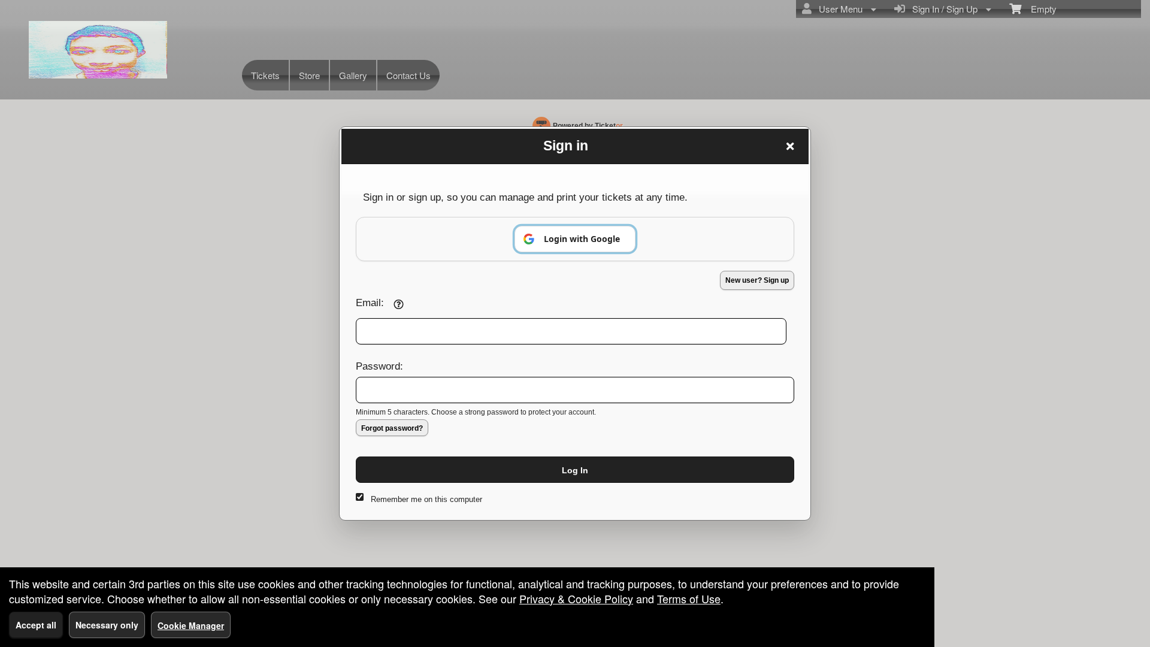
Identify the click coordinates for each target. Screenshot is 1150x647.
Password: (379, 366)
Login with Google (582, 238)
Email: (370, 302)
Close (790, 146)
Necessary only (106, 625)
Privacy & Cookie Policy (576, 598)
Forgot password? (392, 428)
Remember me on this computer (426, 499)
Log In (575, 470)
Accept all (36, 625)
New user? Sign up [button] (757, 280)
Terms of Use (689, 598)
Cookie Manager (191, 625)
